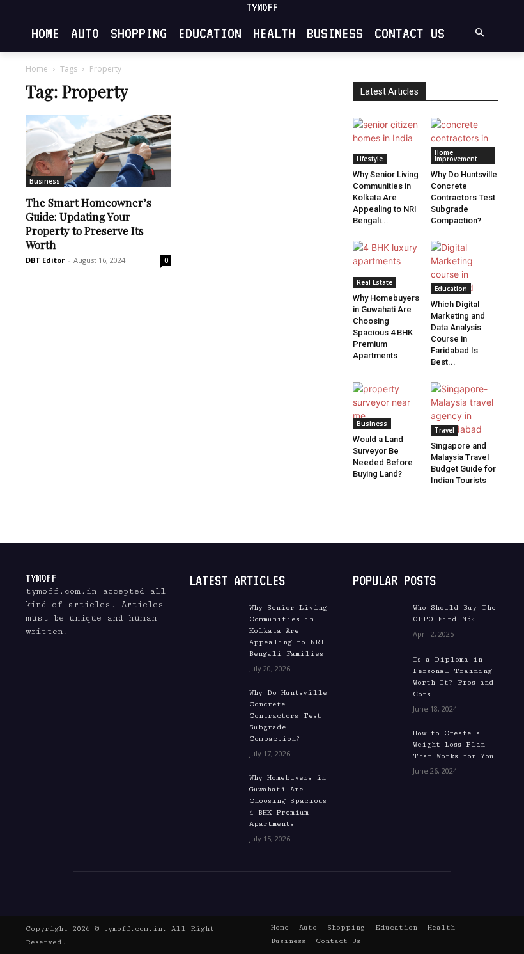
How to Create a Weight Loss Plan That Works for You (453, 744)
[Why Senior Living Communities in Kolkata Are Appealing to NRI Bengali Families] (387, 141)
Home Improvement (456, 155)
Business (44, 181)
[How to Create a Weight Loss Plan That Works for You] (378, 745)
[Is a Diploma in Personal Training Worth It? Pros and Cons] (378, 671)
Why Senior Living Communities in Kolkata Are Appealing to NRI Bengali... (386, 197)
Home (37, 68)
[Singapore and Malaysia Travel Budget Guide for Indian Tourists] (465, 409)
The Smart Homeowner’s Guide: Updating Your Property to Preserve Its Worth (88, 223)
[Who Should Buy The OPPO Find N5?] (378, 619)
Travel (444, 429)
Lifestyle (370, 158)
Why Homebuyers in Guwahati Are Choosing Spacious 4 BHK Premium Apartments (288, 801)
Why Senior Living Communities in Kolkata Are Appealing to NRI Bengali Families (288, 630)
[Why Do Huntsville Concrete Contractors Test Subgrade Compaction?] (465, 141)
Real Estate (374, 282)
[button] (479, 33)
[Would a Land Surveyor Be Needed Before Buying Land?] (387, 405)
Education (451, 288)
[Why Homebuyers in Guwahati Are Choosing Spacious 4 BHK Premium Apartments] (387, 264)
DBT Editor (45, 260)
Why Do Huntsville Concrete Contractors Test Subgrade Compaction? (464, 197)
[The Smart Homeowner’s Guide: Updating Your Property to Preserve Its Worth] (98, 151)
